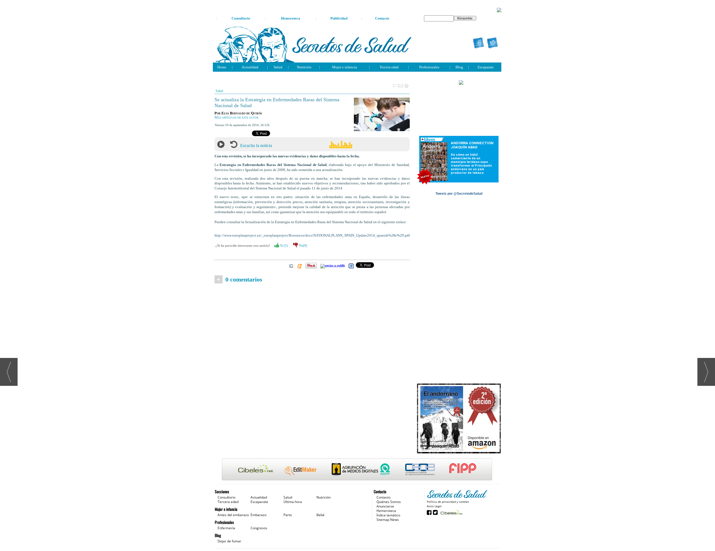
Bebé (320, 514)
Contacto (382, 18)
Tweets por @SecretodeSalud (458, 194)
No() (302, 245)
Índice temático (388, 515)
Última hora (292, 501)
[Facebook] (478, 43)
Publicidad (338, 18)
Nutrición (304, 67)
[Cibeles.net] (357, 470)
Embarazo (258, 514)
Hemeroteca (290, 18)
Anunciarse (385, 506)
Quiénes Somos (388, 501)
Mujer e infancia (344, 67)
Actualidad (250, 67)
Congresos (259, 528)
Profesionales (429, 67)
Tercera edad (389, 67)
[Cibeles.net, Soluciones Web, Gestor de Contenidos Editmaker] (451, 512)
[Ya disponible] (459, 419)
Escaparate (486, 67)
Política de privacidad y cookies (448, 502)
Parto (287, 514)
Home (221, 67)
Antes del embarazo (233, 514)
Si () (283, 245)
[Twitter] (492, 43)
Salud (278, 67)
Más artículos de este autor (236, 117)
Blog (459, 67)
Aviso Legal (434, 506)
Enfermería (226, 528)
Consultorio (241, 18)
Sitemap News (387, 519)
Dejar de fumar (229, 541)
